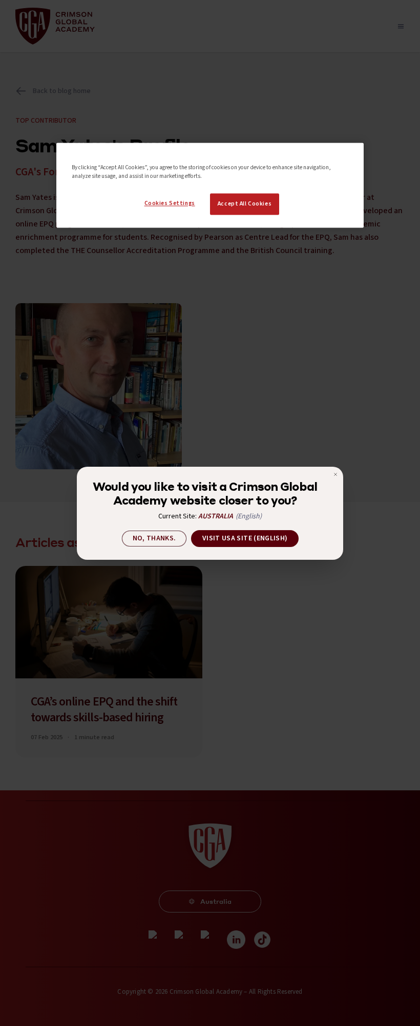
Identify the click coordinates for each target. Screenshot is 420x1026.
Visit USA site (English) (244, 538)
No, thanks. (154, 538)
